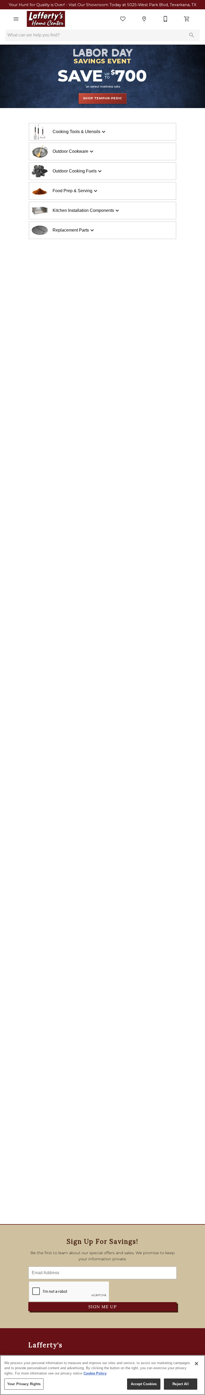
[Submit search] (192, 35)
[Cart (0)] (186, 19)
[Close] (196, 1363)
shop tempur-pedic (102, 98)
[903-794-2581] (165, 19)
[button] (16, 19)
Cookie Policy (95, 1373)
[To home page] (46, 19)
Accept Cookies (144, 1384)
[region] (102, 1375)
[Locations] (144, 19)
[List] (122, 19)
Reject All (180, 1384)
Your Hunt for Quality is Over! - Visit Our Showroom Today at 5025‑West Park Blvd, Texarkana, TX (102, 4)
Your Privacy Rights (24, 1384)
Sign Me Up (102, 1306)
